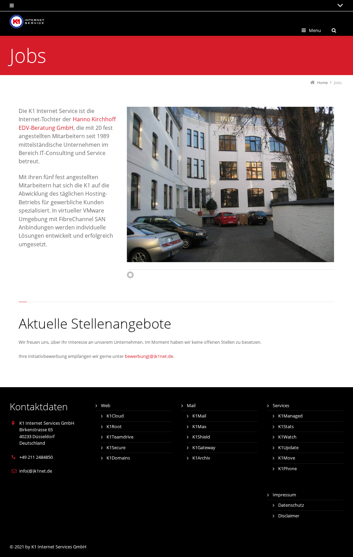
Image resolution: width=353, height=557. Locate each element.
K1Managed (290, 416)
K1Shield (201, 437)
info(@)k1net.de (35, 471)
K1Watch (287, 437)
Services (281, 405)
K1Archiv (201, 458)
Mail (191, 405)
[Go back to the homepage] (27, 21)
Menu (315, 30)
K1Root (114, 426)
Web (105, 405)
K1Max (199, 426)
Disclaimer (288, 516)
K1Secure (116, 447)
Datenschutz (291, 505)
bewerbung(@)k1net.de (149, 356)
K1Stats (286, 426)
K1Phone (287, 468)
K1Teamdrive (120, 437)
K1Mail (199, 416)
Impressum (284, 495)
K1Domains (118, 458)
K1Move (286, 458)
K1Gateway (203, 447)
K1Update (288, 447)
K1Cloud (115, 416)
